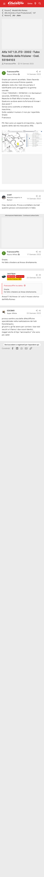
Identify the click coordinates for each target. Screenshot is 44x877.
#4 (40, 275)
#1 (40, 72)
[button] (4, 3)
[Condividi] (37, 71)
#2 (40, 196)
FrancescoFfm (10, 64)
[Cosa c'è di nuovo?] (35, 4)
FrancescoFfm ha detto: (13, 286)
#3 (40, 252)
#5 (40, 311)
